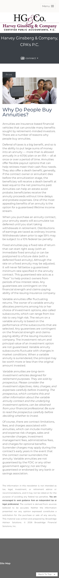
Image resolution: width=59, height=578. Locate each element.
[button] (48, 6)
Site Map (5, 563)
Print (9, 74)
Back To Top (45, 574)
